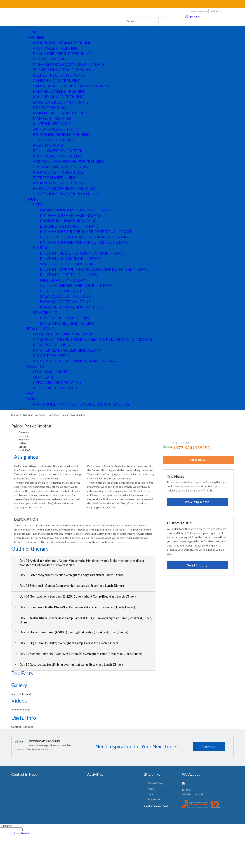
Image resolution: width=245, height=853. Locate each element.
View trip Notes (197, 502)
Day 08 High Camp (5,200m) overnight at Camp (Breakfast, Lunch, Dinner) (66, 643)
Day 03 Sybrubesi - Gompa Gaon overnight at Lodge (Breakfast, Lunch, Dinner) (69, 585)
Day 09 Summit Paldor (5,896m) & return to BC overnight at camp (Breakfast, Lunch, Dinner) (78, 654)
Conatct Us (209, 746)
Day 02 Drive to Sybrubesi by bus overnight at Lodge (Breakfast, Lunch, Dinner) (69, 575)
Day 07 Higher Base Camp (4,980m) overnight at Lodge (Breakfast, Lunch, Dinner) (71, 632)
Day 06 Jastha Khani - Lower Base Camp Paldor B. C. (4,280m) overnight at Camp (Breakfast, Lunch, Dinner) (83, 620)
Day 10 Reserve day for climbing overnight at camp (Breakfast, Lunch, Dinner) (69, 664)
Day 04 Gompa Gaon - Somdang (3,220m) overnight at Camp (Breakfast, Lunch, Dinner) (75, 596)
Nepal (151, 788)
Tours (151, 793)
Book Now (197, 460)
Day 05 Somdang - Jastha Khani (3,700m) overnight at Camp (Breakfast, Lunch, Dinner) (75, 607)
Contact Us (215, 11)
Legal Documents (199, 11)
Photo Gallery (155, 783)
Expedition (154, 799)
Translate (26, 832)
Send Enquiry (197, 565)
